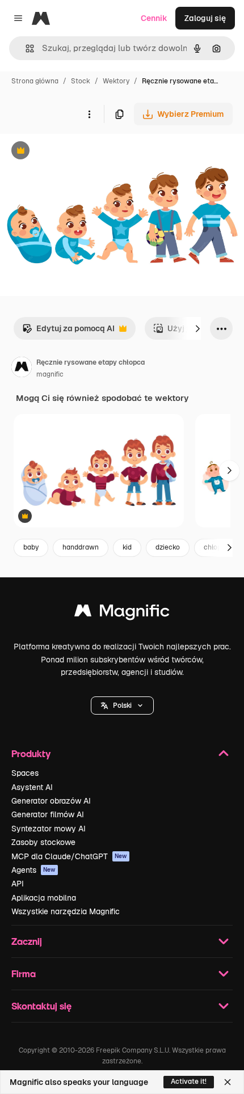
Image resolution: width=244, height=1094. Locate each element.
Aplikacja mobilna (43, 898)
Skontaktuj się (41, 1006)
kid (127, 547)
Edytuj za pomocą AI (68, 331)
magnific (50, 374)
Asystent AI (32, 787)
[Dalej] (197, 328)
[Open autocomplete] (25, 48)
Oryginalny (78, 151)
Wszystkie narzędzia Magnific (65, 911)
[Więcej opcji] (89, 114)
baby (31, 547)
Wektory (116, 81)
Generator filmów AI (47, 814)
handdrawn (80, 547)
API (17, 883)
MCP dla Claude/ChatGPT (69, 856)
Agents (33, 870)
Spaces (25, 773)
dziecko (167, 547)
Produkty (31, 753)
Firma (23, 973)
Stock (80, 81)
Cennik (154, 18)
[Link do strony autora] (21, 369)
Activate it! (189, 1081)
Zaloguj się (205, 18)
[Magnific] (122, 613)
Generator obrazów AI (51, 801)
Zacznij (26, 941)
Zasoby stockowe (43, 842)
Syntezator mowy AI (48, 828)
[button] (122, 705)
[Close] (227, 1082)
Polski (122, 705)
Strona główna (34, 81)
